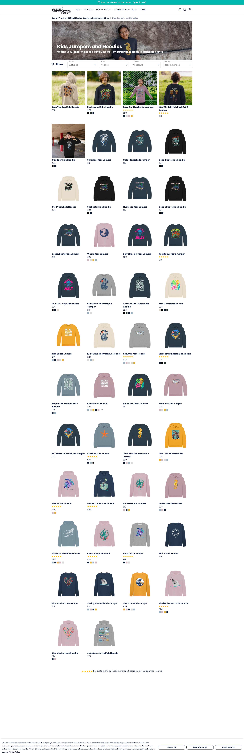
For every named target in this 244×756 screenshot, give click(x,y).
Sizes (103, 61)
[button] (94, 65)
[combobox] (82, 65)
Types (71, 61)
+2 (102, 410)
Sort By (167, 61)
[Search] (184, 9)
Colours (136, 61)
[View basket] (189, 9)
